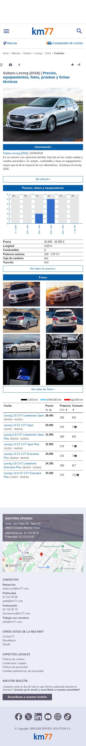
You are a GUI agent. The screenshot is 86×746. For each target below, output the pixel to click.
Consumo (78, 405)
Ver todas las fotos (42, 389)
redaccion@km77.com (16, 588)
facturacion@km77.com (16, 613)
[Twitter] (28, 716)
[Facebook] (18, 716)
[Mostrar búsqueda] (79, 31)
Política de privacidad (15, 667)
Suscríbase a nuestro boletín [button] (27, 696)
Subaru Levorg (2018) (16, 153)
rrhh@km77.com (12, 621)
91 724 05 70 (31, 532)
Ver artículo (43, 179)
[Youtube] (48, 716)
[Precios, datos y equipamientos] (19, 64)
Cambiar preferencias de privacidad (23, 671)
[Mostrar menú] (6, 31)
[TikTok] (67, 716)
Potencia (65, 407)
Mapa (36, 527)
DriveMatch (9, 640)
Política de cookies (14, 659)
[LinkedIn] (38, 716)
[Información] (1, 64)
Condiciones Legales (15, 663)
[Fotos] (10, 64)
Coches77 (8, 636)
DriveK (6, 644)
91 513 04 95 (26, 536)
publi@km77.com (13, 600)
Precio (49, 407)
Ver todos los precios (42, 268)
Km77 (43, 31)
